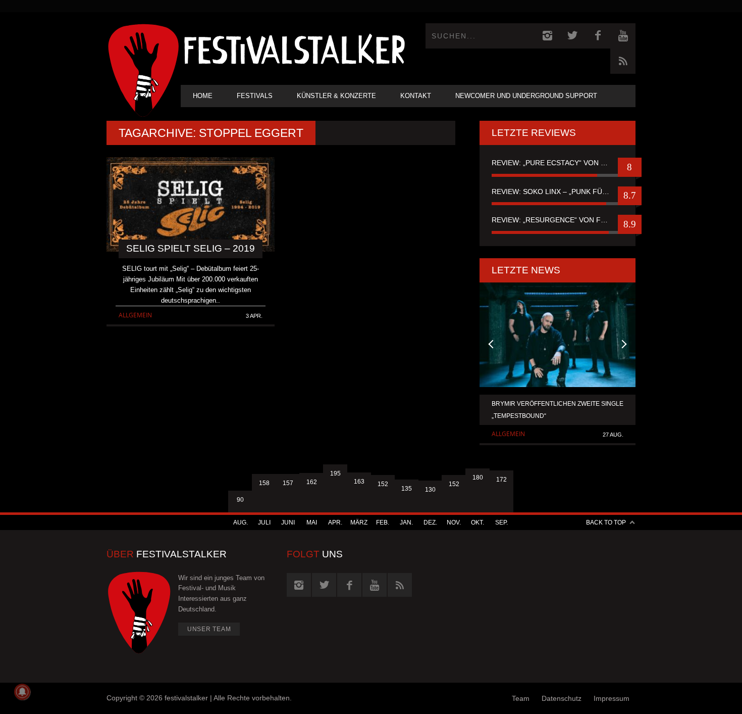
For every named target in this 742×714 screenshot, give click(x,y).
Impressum (611, 698)
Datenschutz (561, 698)
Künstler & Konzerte (336, 96)
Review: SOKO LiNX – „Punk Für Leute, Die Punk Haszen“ (557, 191)
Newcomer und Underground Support (526, 96)
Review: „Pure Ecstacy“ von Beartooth (557, 163)
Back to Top (606, 522)
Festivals (255, 96)
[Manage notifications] (22, 692)
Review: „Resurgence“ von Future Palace (557, 220)
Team (520, 698)
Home (203, 96)
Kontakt (415, 96)
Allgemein (135, 315)
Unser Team (209, 629)
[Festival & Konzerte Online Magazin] (294, 48)
